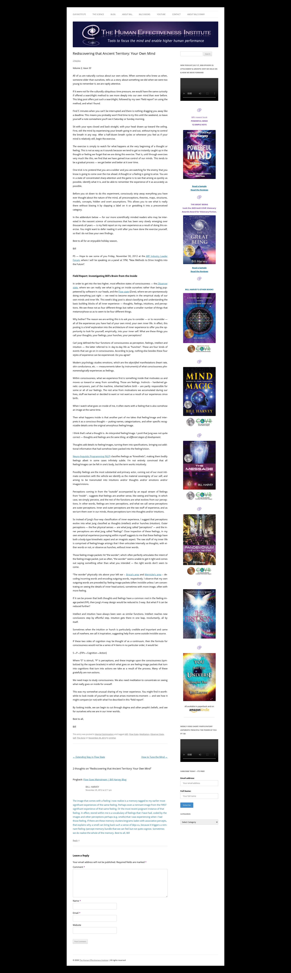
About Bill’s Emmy (196, 14)
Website (77, 925)
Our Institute (79, 14)
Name (77, 900)
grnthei (112, 737)
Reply (75, 840)
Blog (113, 14)
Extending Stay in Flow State (89, 757)
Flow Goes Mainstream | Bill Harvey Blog (104, 779)
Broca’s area (132, 574)
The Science (98, 14)
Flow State (134, 734)
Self (74, 737)
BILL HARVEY (92, 786)
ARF (126, 734)
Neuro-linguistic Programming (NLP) (91, 456)
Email (76, 913)
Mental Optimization (104, 734)
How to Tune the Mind (154, 757)
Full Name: (185, 791)
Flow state (123, 291)
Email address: (187, 778)
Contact (176, 14)
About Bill (127, 14)
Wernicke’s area (153, 574)
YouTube (161, 14)
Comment (79, 867)
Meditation (144, 734)
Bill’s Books (144, 14)
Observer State (157, 734)
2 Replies (77, 60)
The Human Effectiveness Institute (93, 960)
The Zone (81, 737)
